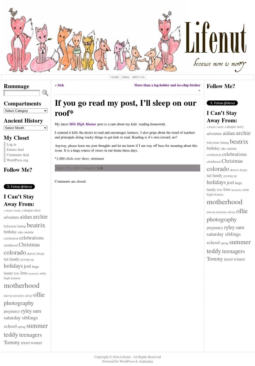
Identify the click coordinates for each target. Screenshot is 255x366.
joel (27, 266)
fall (6, 259)
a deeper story (31, 210)
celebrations (31, 237)
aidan (26, 216)
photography (19, 303)
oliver (28, 296)
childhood (11, 245)
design (40, 253)
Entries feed (15, 149)
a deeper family (12, 210)
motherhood (22, 285)
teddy (11, 334)
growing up (27, 259)
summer (37, 325)
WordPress (127, 361)
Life (100, 168)
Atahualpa (146, 361)
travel (25, 342)
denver (31, 253)
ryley (26, 310)
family (14, 259)
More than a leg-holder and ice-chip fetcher (167, 85)
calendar (29, 232)
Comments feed (18, 154)
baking (21, 226)
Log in (11, 144)
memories (33, 273)
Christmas (29, 244)
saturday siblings (21, 317)
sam (37, 310)
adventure (11, 217)
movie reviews (14, 295)
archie (40, 216)
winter (36, 342)
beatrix (36, 224)
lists (16, 273)
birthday (10, 231)
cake (20, 232)
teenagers (30, 334)
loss (23, 272)
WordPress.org (17, 160)
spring (21, 327)
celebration (11, 238)
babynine (10, 226)
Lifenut (125, 357)
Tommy (12, 342)
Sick (61, 85)
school (10, 326)
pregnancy (12, 311)
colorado (15, 252)
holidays (13, 265)
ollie (39, 294)
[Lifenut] (127, 37)
